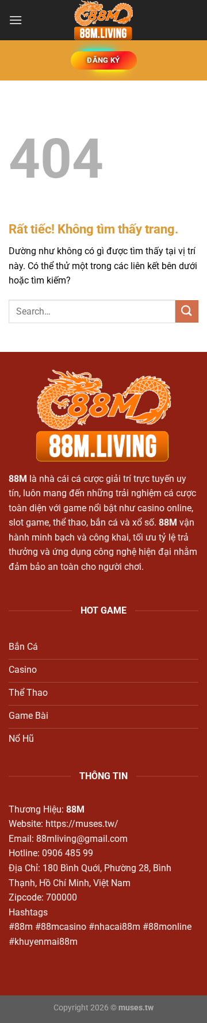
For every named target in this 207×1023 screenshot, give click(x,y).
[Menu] (15, 20)
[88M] (103, 20)
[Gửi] (186, 311)
